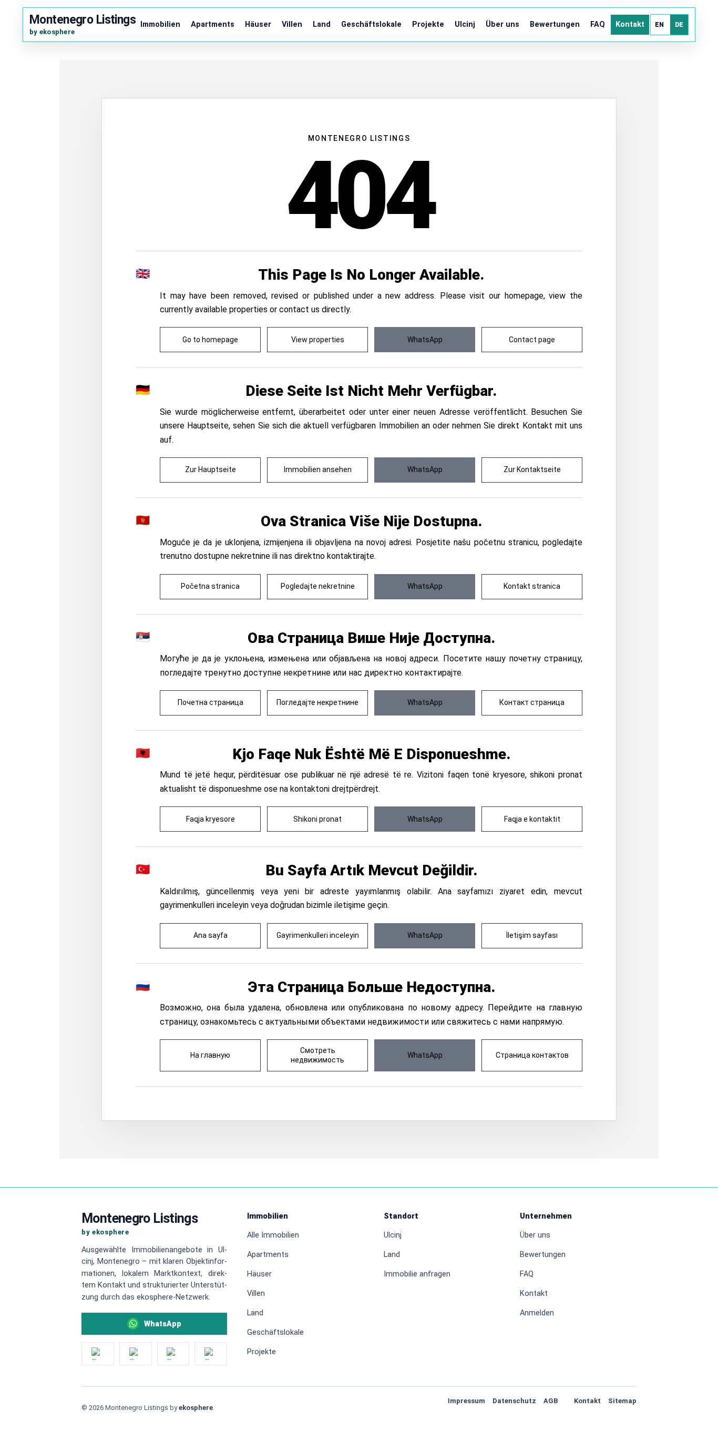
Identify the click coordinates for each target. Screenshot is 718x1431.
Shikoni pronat (317, 819)
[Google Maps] (210, 1353)
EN (659, 24)
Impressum (466, 1401)
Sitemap (622, 1401)
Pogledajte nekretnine (318, 586)
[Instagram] (97, 1353)
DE (679, 24)
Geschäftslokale (371, 24)
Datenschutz (514, 1401)
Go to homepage (210, 339)
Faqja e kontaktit (532, 819)
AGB (550, 1401)
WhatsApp (425, 339)
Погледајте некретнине (317, 702)
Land (322, 24)
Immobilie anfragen (417, 1274)
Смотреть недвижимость (317, 1055)
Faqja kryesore (210, 819)
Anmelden (537, 1313)
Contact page (532, 339)
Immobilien (160, 24)
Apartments (212, 24)
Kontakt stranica (532, 586)
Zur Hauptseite (210, 469)
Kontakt (630, 24)
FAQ (597, 24)
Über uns (502, 24)
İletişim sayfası (532, 935)
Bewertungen (555, 24)
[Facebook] (135, 1353)
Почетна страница (210, 702)
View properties (317, 339)
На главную (210, 1055)
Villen (292, 24)
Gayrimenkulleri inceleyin (317, 935)
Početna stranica (210, 586)
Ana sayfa (210, 935)
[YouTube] (173, 1353)
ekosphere (196, 1408)
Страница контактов (532, 1055)
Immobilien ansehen (318, 469)
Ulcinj (465, 24)
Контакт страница (532, 702)
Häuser (258, 24)
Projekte (428, 24)
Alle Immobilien (273, 1235)
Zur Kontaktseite (532, 469)
